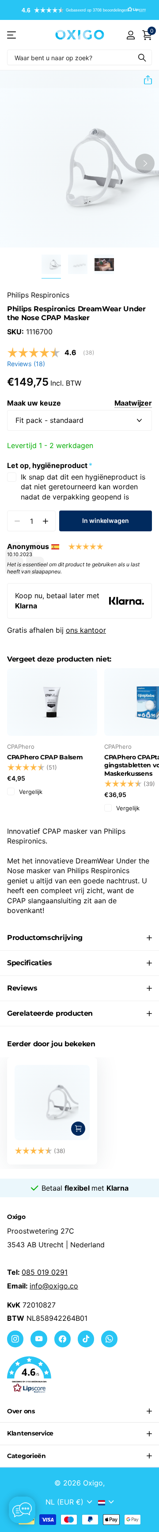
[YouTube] (38, 1339)
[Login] (130, 35)
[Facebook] (62, 1339)
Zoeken (142, 57)
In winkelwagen (105, 520)
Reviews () (26, 364)
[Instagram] (15, 1339)
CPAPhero (20, 746)
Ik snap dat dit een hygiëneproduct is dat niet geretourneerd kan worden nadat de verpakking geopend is (83, 486)
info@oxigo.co (54, 1285)
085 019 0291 (45, 1272)
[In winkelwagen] (78, 1129)
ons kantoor (86, 630)
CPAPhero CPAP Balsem (45, 757)
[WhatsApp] (109, 1339)
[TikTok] (86, 1339)
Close (79, 1411)
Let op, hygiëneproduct (49, 465)
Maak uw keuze (79, 402)
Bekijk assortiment (12, 35)
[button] (79, 10)
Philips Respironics (38, 294)
